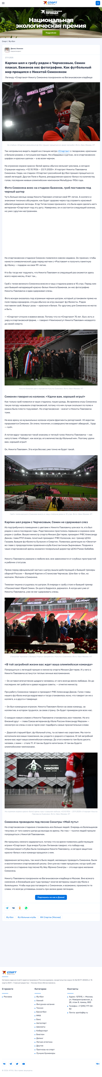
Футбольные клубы (27, 917)
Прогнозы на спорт (45, 1049)
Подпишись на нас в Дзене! (51, 897)
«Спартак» (64, 151)
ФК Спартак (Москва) (50, 917)
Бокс (38, 1019)
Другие (39, 1045)
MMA (38, 1015)
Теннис (39, 1008)
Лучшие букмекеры (45, 1053)
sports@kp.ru (82, 1012)
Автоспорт (41, 1023)
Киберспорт (42, 1030)
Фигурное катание (45, 1004)
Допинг (39, 1038)
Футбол (12, 41)
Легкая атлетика (44, 1042)
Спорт (4, 41)
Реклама (8, 996)
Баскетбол (41, 1012)
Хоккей (39, 1000)
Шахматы (40, 1027)
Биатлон (40, 1034)
